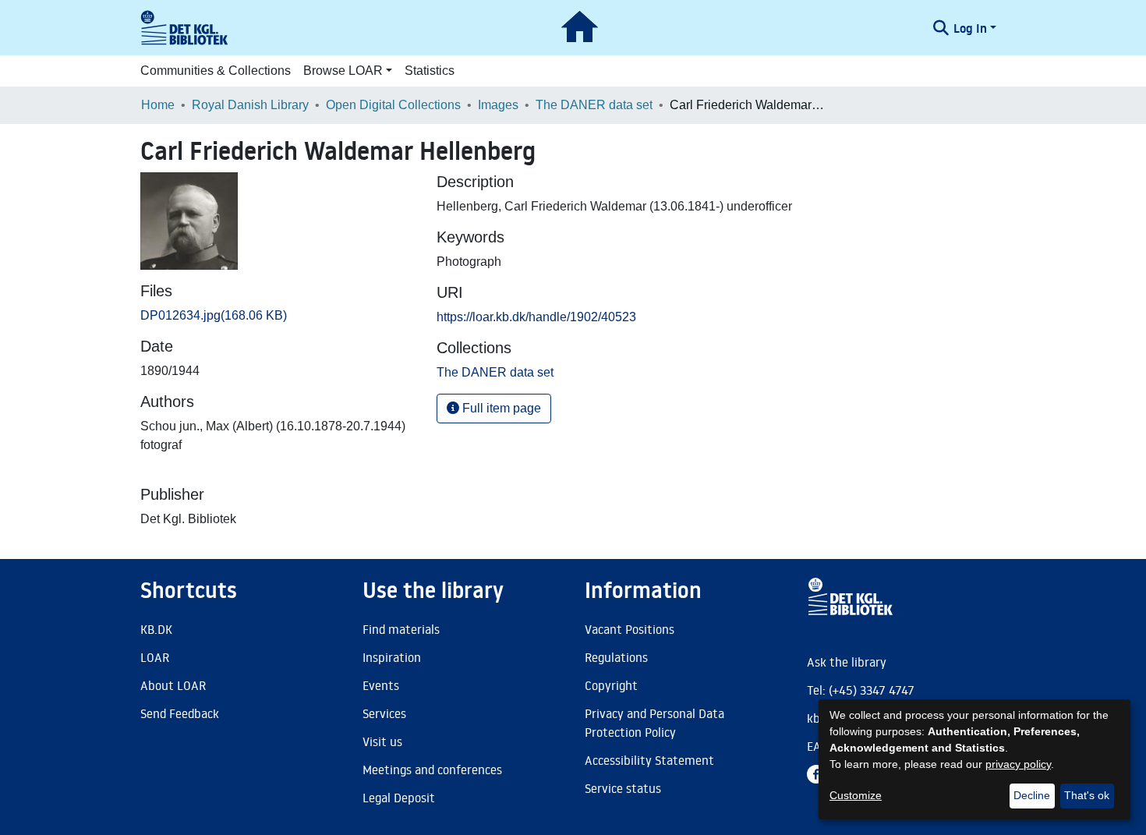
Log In (970, 28)
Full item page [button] (500, 408)
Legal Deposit (399, 797)
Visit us (382, 741)
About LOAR (173, 685)
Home (158, 104)
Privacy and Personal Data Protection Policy (654, 723)
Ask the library (846, 662)
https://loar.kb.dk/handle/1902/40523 (536, 317)
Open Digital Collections (393, 104)
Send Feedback (179, 713)
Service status (623, 788)
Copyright (611, 685)
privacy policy (1018, 764)
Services (384, 713)
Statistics (430, 70)
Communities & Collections (215, 70)
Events (381, 685)
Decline (1031, 795)
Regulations (616, 657)
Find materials (401, 629)
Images (498, 104)
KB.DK (156, 629)
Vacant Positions (629, 629)
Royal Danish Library (250, 104)
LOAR (154, 657)
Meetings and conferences (432, 769)
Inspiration (392, 657)
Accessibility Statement (649, 760)
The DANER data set (594, 104)
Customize (855, 795)
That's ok (1086, 795)
